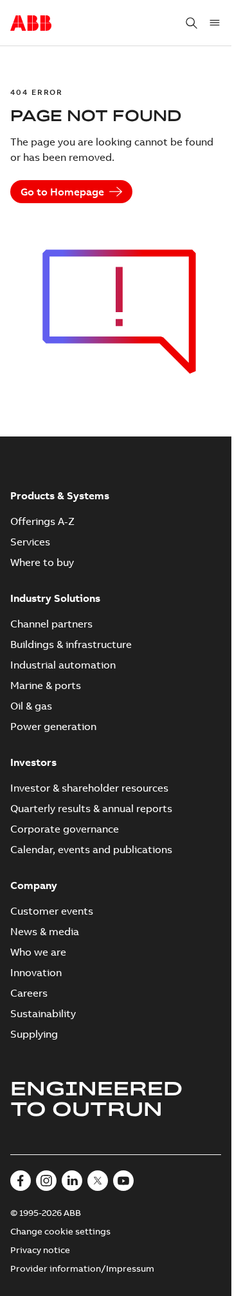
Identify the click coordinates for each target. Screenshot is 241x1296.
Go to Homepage (62, 191)
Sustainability (43, 1013)
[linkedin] (72, 1180)
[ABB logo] (30, 23)
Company (33, 885)
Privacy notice (40, 1250)
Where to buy (42, 562)
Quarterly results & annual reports (91, 808)
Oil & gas (31, 705)
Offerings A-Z (42, 521)
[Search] (191, 23)
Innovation (36, 972)
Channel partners (51, 623)
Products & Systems (59, 495)
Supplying (34, 1033)
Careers (29, 992)
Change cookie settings (60, 1231)
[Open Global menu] (214, 23)
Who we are (38, 951)
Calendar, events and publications (91, 849)
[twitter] (97, 1180)
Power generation (53, 726)
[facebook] (20, 1180)
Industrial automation (63, 664)
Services (30, 541)
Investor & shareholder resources (89, 787)
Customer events (51, 910)
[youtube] (123, 1180)
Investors (33, 762)
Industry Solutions (55, 598)
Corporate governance (64, 828)
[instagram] (46, 1180)
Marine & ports (45, 685)
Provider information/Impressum (82, 1268)
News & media (44, 931)
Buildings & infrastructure (71, 644)
